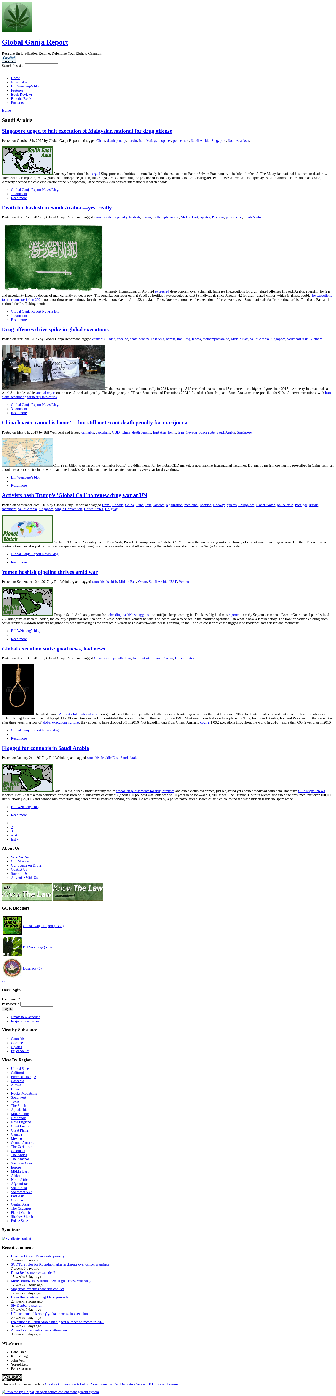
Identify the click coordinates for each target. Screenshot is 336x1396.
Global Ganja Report (35, 42)
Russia (313, 505)
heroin (132, 141)
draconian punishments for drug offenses (145, 791)
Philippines (246, 505)
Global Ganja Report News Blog (35, 190)
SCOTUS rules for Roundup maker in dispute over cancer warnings (60, 1264)
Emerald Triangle (23, 1077)
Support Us (19, 873)
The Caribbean (21, 1147)
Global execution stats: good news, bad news (53, 649)
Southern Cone (22, 1163)
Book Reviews (21, 94)
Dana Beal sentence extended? (33, 1272)
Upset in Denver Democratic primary (37, 1256)
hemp (172, 432)
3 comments (19, 409)
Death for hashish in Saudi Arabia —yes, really (57, 208)
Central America (23, 1143)
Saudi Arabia (200, 141)
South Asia (19, 1188)
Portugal (301, 505)
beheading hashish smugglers (128, 615)
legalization (174, 505)
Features (17, 90)
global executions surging (60, 722)
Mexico (205, 505)
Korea (196, 339)
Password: (10, 1004)
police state (181, 141)
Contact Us (19, 869)
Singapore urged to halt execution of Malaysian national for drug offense (87, 131)
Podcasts (17, 103)
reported (234, 615)
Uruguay (111, 509)
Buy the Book (21, 98)
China (100, 141)
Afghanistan (20, 1184)
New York (18, 1118)
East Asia (157, 339)
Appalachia (19, 1110)
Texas (15, 1101)
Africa (15, 1175)
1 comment (19, 194)
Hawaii (16, 1089)
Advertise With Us (24, 878)
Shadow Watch (22, 1217)
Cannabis (17, 1039)
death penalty (116, 141)
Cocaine (17, 1043)
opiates (166, 141)
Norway (219, 505)
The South (18, 1106)
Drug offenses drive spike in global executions (55, 329)
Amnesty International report (79, 714)
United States (93, 509)
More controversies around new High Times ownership (51, 1281)
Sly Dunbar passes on (26, 1305)
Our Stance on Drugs (26, 865)
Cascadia (17, 1081)
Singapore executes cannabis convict (37, 1289)
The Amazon (20, 1159)
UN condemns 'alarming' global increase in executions (50, 1314)
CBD (116, 432)
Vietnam (316, 339)
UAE (173, 582)
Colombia (18, 1151)
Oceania (17, 1200)
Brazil (106, 505)
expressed (162, 291)
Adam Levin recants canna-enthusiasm (39, 1330)
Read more (19, 198)
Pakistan (218, 217)
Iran (141, 141)
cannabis (100, 217)
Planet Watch (265, 505)
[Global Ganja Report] (17, 31)
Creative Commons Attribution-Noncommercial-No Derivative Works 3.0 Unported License (111, 1384)
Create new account (25, 1017)
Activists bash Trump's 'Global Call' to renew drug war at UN (74, 495)
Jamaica (158, 505)
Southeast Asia (238, 141)
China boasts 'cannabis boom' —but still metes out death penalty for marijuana (94, 423)
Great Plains (20, 1130)
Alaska (16, 1085)
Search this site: (13, 66)
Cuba (140, 505)
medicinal (191, 505)
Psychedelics (20, 1051)
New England (21, 1122)
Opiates (16, 1047)
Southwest (18, 1097)
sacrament (9, 509)
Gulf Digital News (311, 791)
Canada (117, 505)
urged (96, 174)
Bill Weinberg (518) (37, 947)
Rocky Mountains (24, 1093)
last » (15, 839)
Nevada (191, 432)
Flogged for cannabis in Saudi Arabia (45, 748)
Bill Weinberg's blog (25, 86)
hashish (134, 217)
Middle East (189, 217)
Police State (19, 1221)
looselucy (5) (32, 968)
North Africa (20, 1180)
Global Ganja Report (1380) (43, 926)
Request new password (27, 1021)
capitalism (103, 432)
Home (15, 78)
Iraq (187, 339)
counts (205, 722)
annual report (45, 393)
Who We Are (20, 857)
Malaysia (152, 141)
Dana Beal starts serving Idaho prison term (41, 1297)
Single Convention (68, 509)
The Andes (19, 1155)
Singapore (218, 141)
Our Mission (20, 861)
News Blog (19, 82)
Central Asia (20, 1204)
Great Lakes (20, 1126)
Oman (142, 582)
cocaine (122, 339)
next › (15, 835)
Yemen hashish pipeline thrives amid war (50, 572)
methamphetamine (166, 217)
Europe (16, 1167)
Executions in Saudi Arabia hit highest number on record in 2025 (57, 1322)
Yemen (184, 582)
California (18, 1073)
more (5, 981)
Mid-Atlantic (20, 1114)
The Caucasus (21, 1208)
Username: (11, 999)
